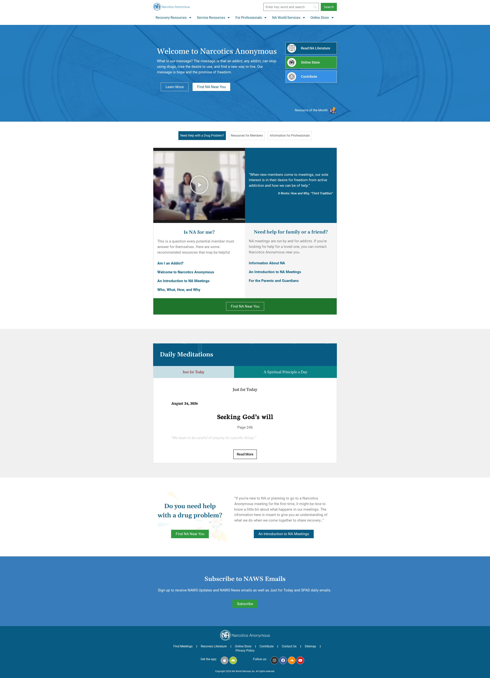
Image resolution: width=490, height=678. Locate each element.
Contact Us (289, 646)
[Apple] (224, 660)
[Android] (233, 660)
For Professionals (248, 18)
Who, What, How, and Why (178, 289)
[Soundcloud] (292, 660)
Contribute (267, 646)
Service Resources (211, 18)
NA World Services (286, 18)
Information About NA (267, 263)
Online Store (319, 18)
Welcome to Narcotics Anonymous (185, 272)
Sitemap (310, 646)
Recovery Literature (214, 646)
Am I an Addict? (170, 263)
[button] (199, 185)
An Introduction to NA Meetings (183, 281)
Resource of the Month (311, 110)
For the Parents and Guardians (274, 280)
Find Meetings (183, 646)
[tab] (202, 135)
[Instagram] (274, 660)
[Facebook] (283, 660)
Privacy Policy (245, 650)
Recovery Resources (171, 18)
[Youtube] (300, 660)
